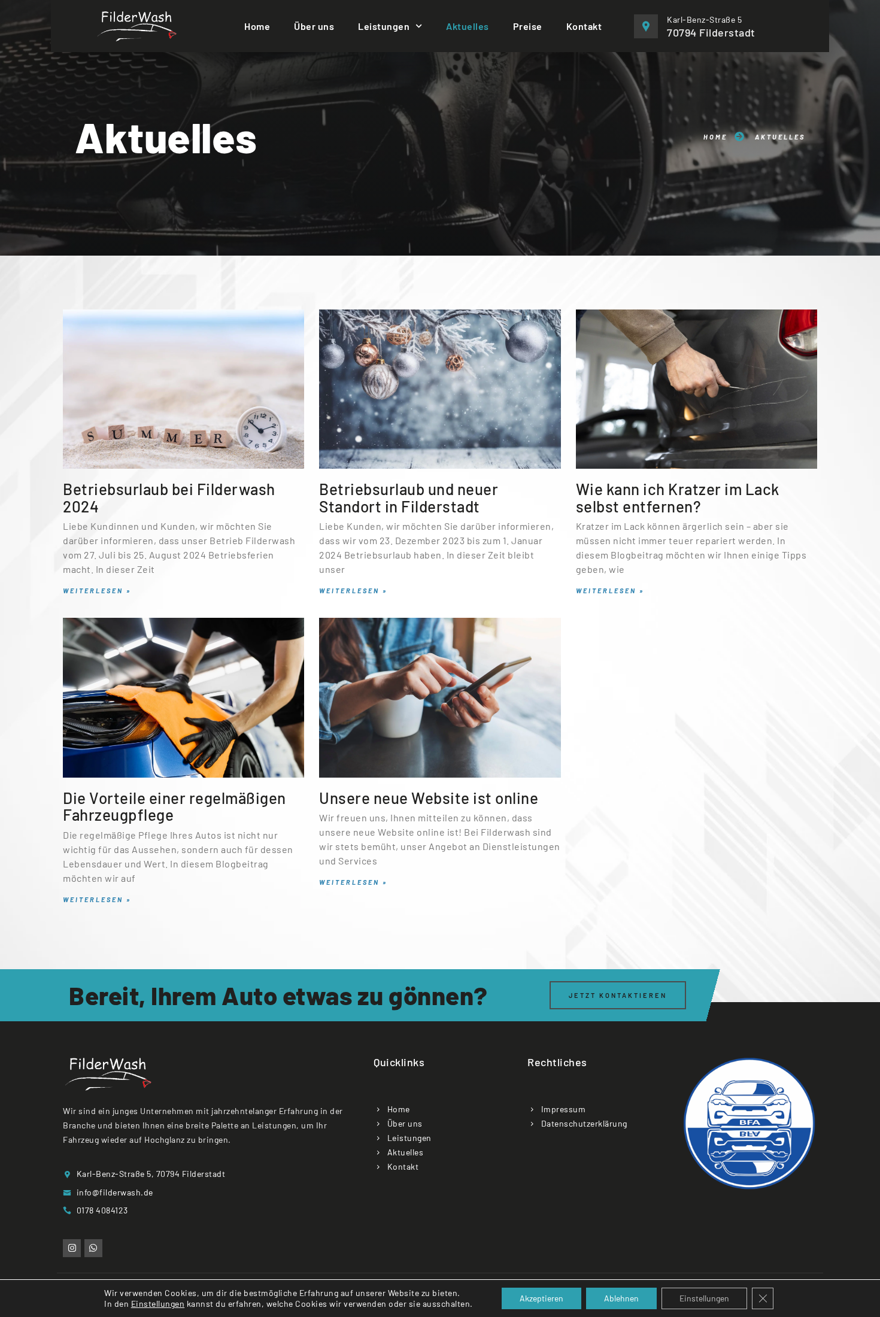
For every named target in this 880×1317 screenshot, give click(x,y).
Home (257, 26)
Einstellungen (158, 1303)
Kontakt (584, 26)
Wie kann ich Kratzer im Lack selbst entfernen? (677, 497)
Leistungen (383, 26)
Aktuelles (467, 26)
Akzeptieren (541, 1298)
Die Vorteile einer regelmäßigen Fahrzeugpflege (174, 806)
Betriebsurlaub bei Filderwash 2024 (169, 497)
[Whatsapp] (93, 1248)
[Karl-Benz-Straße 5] (646, 26)
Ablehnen (621, 1298)
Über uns (314, 26)
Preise (527, 26)
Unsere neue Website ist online (428, 797)
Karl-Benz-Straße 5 (704, 19)
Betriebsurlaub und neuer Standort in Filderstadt (408, 497)
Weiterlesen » (97, 590)
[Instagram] (72, 1248)
